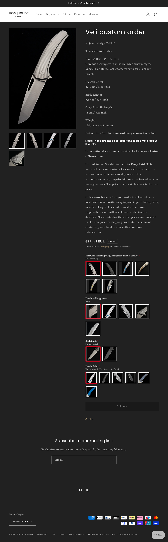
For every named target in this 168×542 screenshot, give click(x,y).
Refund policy (43, 534)
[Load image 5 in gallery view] (17, 158)
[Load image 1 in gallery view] (17, 141)
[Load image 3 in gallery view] (51, 141)
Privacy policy (59, 534)
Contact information (128, 534)
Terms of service (76, 534)
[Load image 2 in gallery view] (34, 141)
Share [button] (92, 419)
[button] (52, 14)
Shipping (105, 246)
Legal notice (110, 534)
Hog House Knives (25, 534)
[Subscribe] (112, 460)
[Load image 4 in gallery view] (69, 141)
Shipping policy (94, 534)
